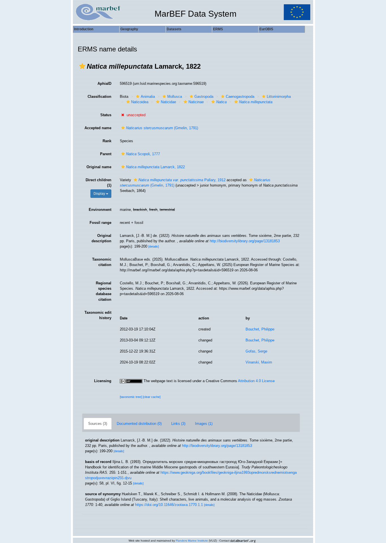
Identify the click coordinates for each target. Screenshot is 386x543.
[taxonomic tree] (131, 397)
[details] (153, 246)
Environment (100, 209)
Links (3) (178, 423)
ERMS (218, 29)
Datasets (174, 29)
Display (100, 194)
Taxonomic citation (101, 262)
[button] (82, 66)
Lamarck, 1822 (155, 167)
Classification (99, 96)
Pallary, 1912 (181, 180)
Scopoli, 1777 (143, 154)
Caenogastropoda (240, 96)
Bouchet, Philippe (260, 329)
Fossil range (100, 222)
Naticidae (168, 102)
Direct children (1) (98, 182)
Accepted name (97, 128)
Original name (98, 167)
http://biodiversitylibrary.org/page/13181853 (245, 241)
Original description (101, 238)
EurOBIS (266, 29)
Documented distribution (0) (139, 423)
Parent (105, 154)
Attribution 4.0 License (256, 381)
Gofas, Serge (256, 351)
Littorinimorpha (279, 96)
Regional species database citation (103, 291)
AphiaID (104, 83)
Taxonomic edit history (97, 315)
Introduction (83, 29)
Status (105, 115)
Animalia (148, 96)
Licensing (102, 381)
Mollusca (174, 96)
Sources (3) (97, 423)
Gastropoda (203, 96)
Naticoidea (139, 102)
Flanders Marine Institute (192, 540)
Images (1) (203, 423)
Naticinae (196, 102)
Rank (107, 141)
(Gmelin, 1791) (162, 128)
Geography (129, 29)
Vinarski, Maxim (259, 362)
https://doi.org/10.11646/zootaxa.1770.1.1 (169, 505)
